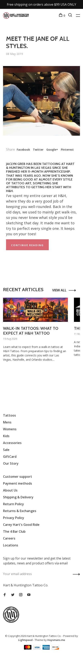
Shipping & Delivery (18, 497)
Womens (10, 429)
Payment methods (17, 483)
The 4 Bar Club (14, 531)
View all (59, 290)
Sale (6, 449)
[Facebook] (4, 595)
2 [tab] (44, 378)
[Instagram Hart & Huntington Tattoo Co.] (20, 595)
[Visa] (37, 648)
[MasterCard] (28, 648)
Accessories (12, 443)
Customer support (17, 476)
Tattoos (9, 415)
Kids (6, 436)
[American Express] (47, 648)
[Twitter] (12, 595)
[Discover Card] (55, 648)
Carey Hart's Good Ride (21, 524)
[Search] (70, 15)
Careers (9, 538)
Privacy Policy (13, 518)
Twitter (38, 149)
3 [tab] (51, 378)
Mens (7, 422)
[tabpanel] (35, 336)
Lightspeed (25, 640)
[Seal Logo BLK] (12, 621)
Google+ (52, 149)
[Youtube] (28, 595)
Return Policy (13, 504)
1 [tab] (36, 378)
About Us (10, 490)
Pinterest (67, 149)
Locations (10, 545)
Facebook (23, 149)
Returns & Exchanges (19, 511)
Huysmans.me (56, 640)
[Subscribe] (75, 573)
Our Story (11, 463)
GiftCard (10, 456)
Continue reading (27, 245)
